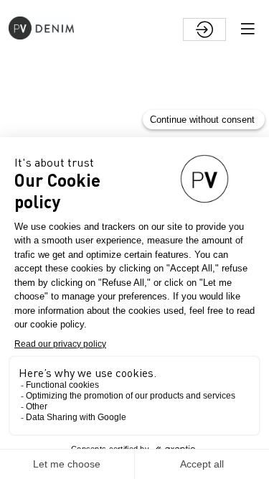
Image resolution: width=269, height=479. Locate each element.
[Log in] (204, 29)
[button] (247, 28)
